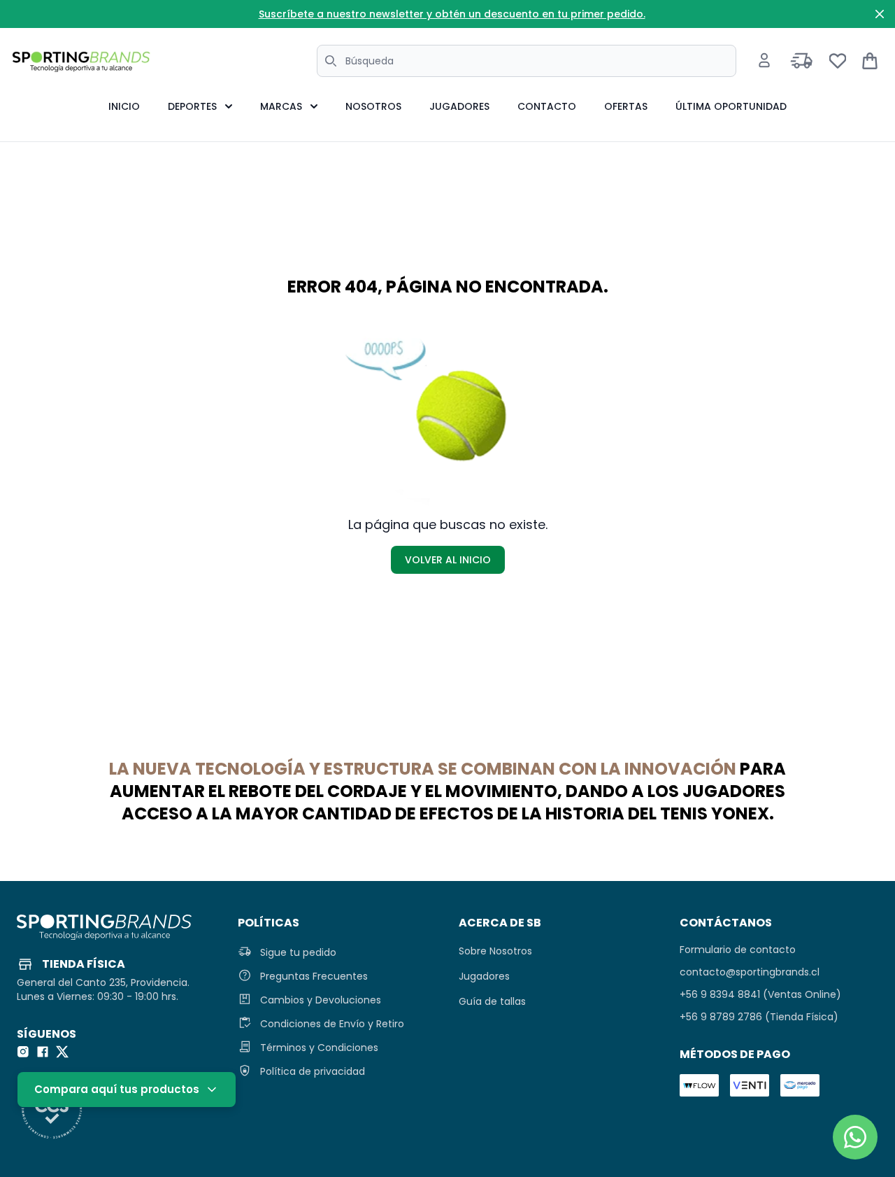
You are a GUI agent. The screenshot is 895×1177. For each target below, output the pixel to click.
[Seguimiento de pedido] (801, 61)
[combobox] (526, 61)
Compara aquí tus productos (116, 1089)
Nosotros (373, 106)
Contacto (546, 106)
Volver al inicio (448, 560)
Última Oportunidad (731, 106)
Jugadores (459, 106)
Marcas (281, 106)
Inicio (124, 106)
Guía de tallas (492, 1001)
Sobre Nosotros (495, 951)
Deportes (192, 106)
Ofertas (625, 106)
